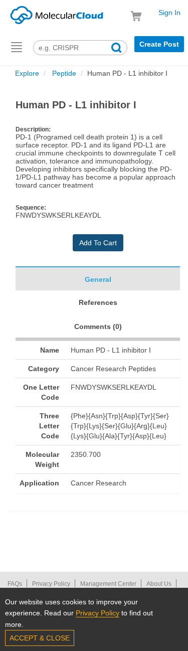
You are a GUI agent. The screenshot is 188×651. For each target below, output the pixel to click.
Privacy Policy (51, 583)
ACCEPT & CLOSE (40, 638)
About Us (158, 583)
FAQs (15, 583)
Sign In (169, 13)
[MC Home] (56, 13)
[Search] (116, 49)
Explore (27, 73)
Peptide (63, 73)
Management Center (108, 583)
